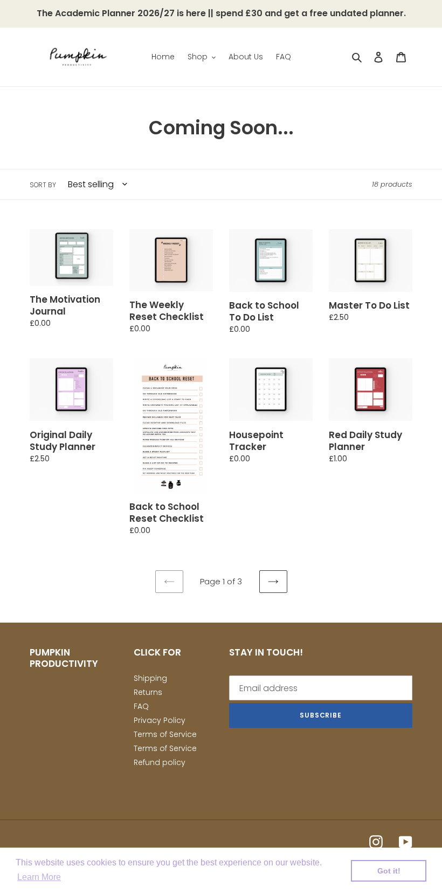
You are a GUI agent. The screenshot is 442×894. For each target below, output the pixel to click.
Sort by (43, 184)
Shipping (150, 678)
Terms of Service (165, 734)
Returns (148, 692)
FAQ (141, 706)
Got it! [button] (388, 870)
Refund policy (159, 762)
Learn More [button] (39, 877)
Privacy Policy (159, 720)
